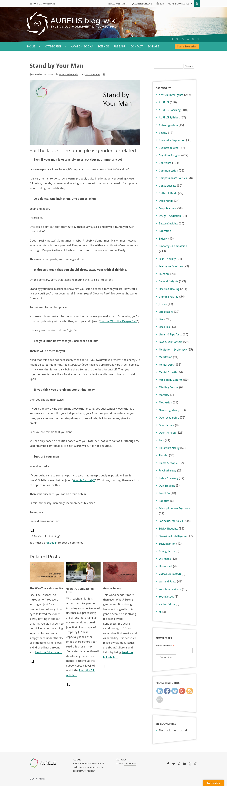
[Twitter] (177, 39)
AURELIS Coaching (170, 110)
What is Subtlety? (84, 480)
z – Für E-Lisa (167, 604)
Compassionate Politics (173, 178)
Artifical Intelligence (171, 95)
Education (165, 231)
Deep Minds (166, 200)
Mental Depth (167, 364)
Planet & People (168, 463)
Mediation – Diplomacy (173, 349)
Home (31, 46)
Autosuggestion (168, 125)
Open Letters (166, 425)
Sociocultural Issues (171, 521)
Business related (169, 147)
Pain (161, 440)
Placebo (163, 455)
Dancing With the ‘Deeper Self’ (118, 321)
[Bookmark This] (32, 530)
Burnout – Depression (172, 140)
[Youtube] (193, 39)
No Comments (92, 74)
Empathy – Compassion (173, 246)
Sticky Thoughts (168, 528)
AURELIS (164, 102)
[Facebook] (172, 39)
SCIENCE (103, 46)
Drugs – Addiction (170, 215)
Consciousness (167, 185)
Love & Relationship (69, 74)
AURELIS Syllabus (169, 117)
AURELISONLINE (143, 3)
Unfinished (165, 566)
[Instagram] (198, 39)
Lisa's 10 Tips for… (170, 334)
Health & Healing (169, 289)
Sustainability (167, 543)
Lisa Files (164, 326)
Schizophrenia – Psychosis (174, 508)
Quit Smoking (167, 485)
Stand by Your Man (57, 65)
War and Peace (167, 581)
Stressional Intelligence (173, 536)
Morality (164, 394)
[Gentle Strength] (120, 573)
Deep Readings (167, 208)
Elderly (163, 238)
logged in (51, 542)
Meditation (165, 357)
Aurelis (42, 779)
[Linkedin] (188, 39)
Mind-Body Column (170, 379)
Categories (53, 46)
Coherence (165, 163)
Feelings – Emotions (171, 266)
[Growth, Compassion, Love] (83, 573)
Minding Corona (168, 387)
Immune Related (168, 296)
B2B (161, 3)
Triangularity (167, 551)
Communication (168, 170)
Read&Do (164, 493)
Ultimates (165, 558)
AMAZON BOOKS (82, 46)
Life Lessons (166, 311)
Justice (163, 304)
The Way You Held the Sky (46, 588)
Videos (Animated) (170, 574)
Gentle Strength (113, 588)
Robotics (164, 500)
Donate (153, 46)
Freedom (164, 274)
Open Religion (167, 432)
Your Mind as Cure (170, 589)
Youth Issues (166, 596)
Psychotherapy (167, 470)
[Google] (183, 39)
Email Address (165, 645)
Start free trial (187, 46)
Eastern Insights (168, 223)
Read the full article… (48, 652)
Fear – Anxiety (167, 258)
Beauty (163, 132)
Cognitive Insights (169, 155)
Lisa (161, 319)
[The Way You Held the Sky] (47, 573)
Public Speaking (168, 478)
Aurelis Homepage (43, 3)
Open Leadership (169, 417)
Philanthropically (169, 448)
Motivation (165, 402)
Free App (119, 46)
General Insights (168, 281)
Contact (136, 46)
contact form (130, 763)
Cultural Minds (168, 193)
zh (160, 611)
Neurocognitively (169, 410)
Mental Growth (168, 372)
